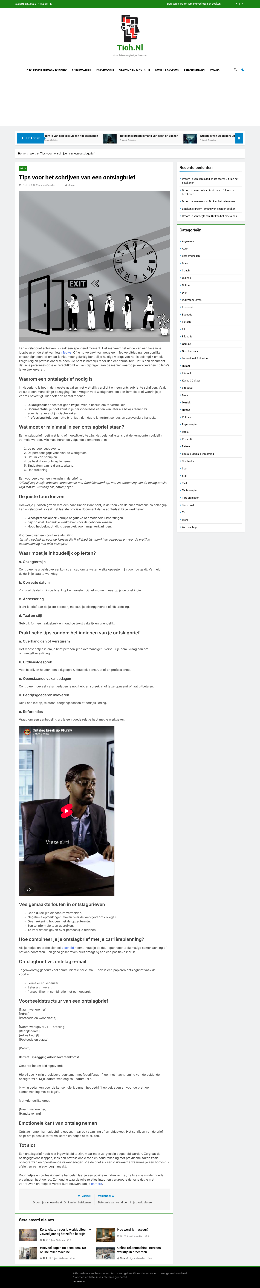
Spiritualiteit (81, 69)
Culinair (186, 278)
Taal (184, 483)
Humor (186, 366)
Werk (23, 168)
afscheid (68, 947)
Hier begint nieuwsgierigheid (47, 69)
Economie (188, 307)
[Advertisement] (130, 101)
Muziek (214, 69)
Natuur (186, 409)
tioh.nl (130, 47)
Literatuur (187, 387)
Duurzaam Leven (191, 300)
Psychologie (105, 69)
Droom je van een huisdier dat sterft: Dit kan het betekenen (186, 3)
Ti (44, 1240)
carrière (96, 1184)
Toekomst (188, 505)
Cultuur (186, 285)
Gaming (186, 344)
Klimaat (186, 373)
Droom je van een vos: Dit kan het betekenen (208, 201)
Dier (184, 292)
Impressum (79, 1281)
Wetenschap (189, 527)
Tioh (25, 185)
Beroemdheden (194, 69)
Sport (185, 468)
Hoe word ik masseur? (133, 1229)
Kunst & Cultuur (167, 69)
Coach (186, 270)
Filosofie (187, 336)
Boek (185, 263)
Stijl (184, 475)
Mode (185, 395)
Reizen (186, 446)
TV (183, 512)
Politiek (186, 417)
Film (184, 329)
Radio (185, 432)
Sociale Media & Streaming (198, 453)
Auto (185, 248)
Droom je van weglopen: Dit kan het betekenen (180, 135)
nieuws (66, 352)
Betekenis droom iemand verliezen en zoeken (100, 135)
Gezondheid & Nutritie (134, 69)
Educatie (187, 314)
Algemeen (188, 241)
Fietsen (186, 321)
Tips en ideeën (190, 497)
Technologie (189, 490)
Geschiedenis (190, 351)
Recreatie (187, 439)
